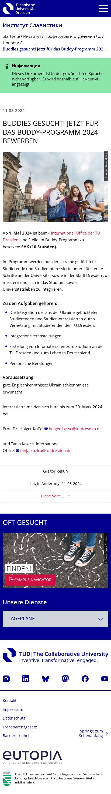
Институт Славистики (32, 26)
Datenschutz (14, 718)
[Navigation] (103, 8)
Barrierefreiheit (17, 736)
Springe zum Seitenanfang (91, 734)
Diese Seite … (53, 496)
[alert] (55, 75)
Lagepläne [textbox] (21, 619)
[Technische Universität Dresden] (19, 8)
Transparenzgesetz (20, 727)
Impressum (13, 710)
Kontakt (9, 701)
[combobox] (55, 619)
